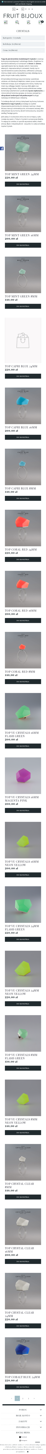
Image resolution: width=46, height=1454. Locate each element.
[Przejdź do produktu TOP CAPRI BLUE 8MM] (23, 467)
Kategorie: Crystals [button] (12, 38)
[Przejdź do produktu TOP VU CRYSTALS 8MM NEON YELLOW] (23, 1098)
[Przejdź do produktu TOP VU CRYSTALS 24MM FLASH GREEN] (23, 904)
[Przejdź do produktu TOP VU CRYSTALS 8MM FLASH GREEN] (23, 1033)
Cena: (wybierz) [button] (10, 50)
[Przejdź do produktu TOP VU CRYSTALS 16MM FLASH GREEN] (23, 711)
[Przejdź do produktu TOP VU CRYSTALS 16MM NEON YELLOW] (23, 840)
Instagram (24, 1440)
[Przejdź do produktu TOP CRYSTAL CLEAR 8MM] (23, 1162)
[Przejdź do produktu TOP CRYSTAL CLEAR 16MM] (23, 1226)
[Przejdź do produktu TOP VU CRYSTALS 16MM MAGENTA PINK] (23, 775)
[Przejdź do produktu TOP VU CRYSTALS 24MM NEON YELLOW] (23, 969)
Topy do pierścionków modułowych (15, 59)
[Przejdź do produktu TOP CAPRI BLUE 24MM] (23, 340)
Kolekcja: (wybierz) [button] (12, 44)
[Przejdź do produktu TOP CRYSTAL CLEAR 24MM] (23, 1291)
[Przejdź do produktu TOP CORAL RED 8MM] (23, 650)
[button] (6, 22)
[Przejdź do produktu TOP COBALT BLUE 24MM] (23, 1355)
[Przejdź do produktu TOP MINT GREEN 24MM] (23, 152)
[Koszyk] (40, 22)
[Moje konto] (29, 22)
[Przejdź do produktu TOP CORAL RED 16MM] (23, 589)
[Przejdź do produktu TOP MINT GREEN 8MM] (23, 275)
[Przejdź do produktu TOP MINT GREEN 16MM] (23, 214)
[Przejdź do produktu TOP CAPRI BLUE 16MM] (23, 406)
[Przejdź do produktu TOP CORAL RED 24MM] (23, 528)
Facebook (24, 1437)
